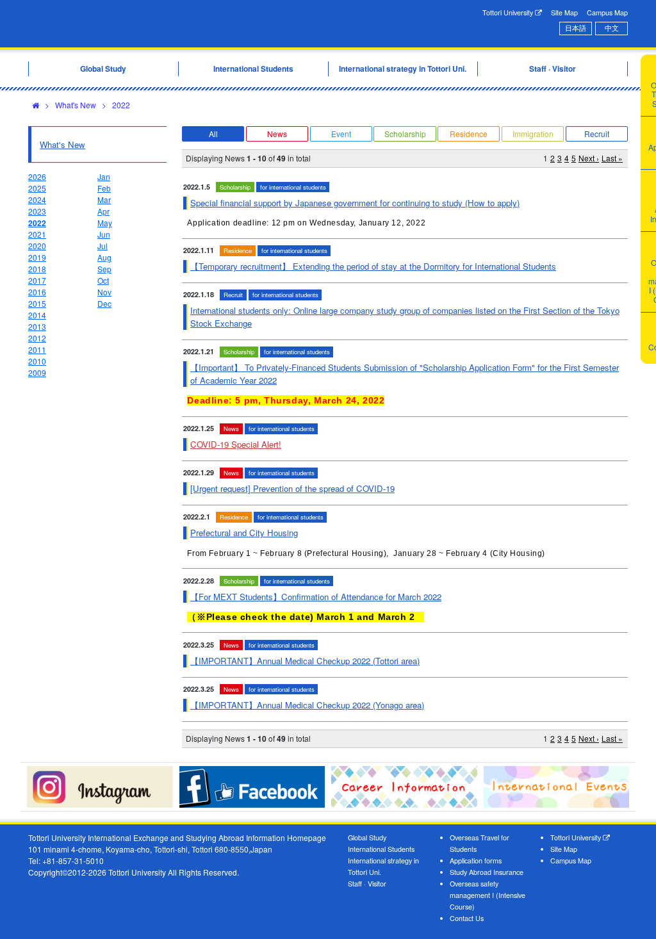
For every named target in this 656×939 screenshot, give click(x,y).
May (104, 222)
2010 (37, 360)
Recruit (596, 133)
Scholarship (405, 133)
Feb (104, 188)
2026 (37, 176)
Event (341, 133)
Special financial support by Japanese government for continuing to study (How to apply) (355, 203)
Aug (104, 257)
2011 (37, 349)
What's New (75, 104)
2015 (37, 303)
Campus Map (607, 12)
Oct (103, 280)
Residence (469, 133)
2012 (37, 337)
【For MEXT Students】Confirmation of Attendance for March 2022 (315, 597)
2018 (37, 268)
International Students (381, 849)
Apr (103, 211)
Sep (104, 268)
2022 (121, 104)
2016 (37, 291)
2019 (37, 257)
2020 (37, 245)
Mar (104, 199)
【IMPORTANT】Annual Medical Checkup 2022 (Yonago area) (307, 705)
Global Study (367, 837)
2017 (37, 280)
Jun (103, 234)
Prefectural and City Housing (244, 533)
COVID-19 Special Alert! (235, 444)
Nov (104, 291)
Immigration (533, 133)
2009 (37, 372)
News (277, 133)
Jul (102, 245)
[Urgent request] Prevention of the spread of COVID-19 (292, 488)
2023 (37, 211)
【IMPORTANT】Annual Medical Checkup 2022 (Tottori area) (305, 661)
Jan (103, 176)
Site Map (564, 12)
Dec (104, 303)
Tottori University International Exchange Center (156, 24)
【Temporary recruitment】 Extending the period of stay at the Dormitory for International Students (373, 266)
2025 (37, 188)
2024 (37, 199)
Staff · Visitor (367, 883)
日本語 (575, 28)
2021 (37, 234)
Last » (612, 157)
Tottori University (508, 12)
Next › (588, 157)
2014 (37, 314)
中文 (612, 28)
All (213, 133)
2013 (37, 326)
